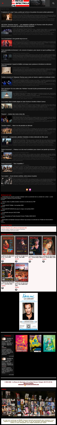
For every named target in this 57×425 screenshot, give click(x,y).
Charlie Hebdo (40, 32)
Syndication (28, 385)
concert (53, 107)
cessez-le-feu (30, 57)
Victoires (14, 160)
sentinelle (15, 85)
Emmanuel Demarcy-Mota (18, 108)
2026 (14, 32)
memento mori (42, 183)
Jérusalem (23, 144)
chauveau (23, 18)
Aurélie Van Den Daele (27, 83)
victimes (48, 47)
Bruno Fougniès (32, 107)
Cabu (28, 32)
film (30, 120)
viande (10, 160)
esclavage (26, 108)
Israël (42, 18)
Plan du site (21, 385)
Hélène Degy (37, 33)
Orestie (23, 97)
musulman (23, 132)
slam (43, 110)
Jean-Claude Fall (22, 59)
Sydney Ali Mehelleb (26, 85)
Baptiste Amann (23, 96)
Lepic (51, 33)
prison (26, 20)
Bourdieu (34, 96)
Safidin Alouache (50, 20)
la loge (19, 183)
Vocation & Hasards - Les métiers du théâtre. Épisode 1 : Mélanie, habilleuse (7, 361)
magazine (18, 19)
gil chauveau (34, 18)
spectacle (6, 21)
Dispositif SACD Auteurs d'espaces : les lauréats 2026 (16, 218)
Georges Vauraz (25, 33)
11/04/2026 (4, 366)
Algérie (14, 96)
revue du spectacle (32, 20)
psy (24, 121)
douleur (44, 72)
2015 (14, 131)
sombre (33, 133)
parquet (30, 46)
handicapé (47, 44)
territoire (15, 98)
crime (37, 44)
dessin (16, 33)
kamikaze (28, 144)
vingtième (52, 47)
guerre (38, 18)
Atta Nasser (18, 143)
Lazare (50, 131)
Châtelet (41, 107)
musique (43, 19)
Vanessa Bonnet (4, 160)
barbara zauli (30, 182)
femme (44, 57)
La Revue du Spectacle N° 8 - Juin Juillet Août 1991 (21, 284)
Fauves (27, 120)
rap (17, 110)
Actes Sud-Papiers (19, 157)
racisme (38, 132)
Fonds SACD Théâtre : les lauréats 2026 (13, 199)
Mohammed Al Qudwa (34, 19)
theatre (10, 21)
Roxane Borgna (37, 60)
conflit (38, 143)
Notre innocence (41, 158)
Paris (22, 121)
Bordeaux (29, 96)
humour (19, 158)
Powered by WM (34, 385)
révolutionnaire (49, 183)
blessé (29, 72)
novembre (28, 132)
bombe (26, 143)
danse (32, 131)
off (22, 34)
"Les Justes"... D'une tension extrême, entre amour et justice (19, 176)
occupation (48, 19)
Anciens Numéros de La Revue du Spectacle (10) (14, 227)
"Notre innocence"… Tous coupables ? (12, 163)
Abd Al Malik (15, 107)
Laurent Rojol (39, 59)
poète (23, 20)
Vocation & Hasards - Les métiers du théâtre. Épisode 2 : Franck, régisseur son (7, 342)
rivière (22, 133)
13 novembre (16, 44)
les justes (32, 183)
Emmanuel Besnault (43, 157)
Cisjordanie (40, 57)
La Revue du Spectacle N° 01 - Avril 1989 (7, 256)
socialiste (35, 184)
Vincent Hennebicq (49, 145)
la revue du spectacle (50, 18)
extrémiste (49, 72)
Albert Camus (22, 107)
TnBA (22, 98)
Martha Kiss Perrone (24, 19)
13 (13, 72)
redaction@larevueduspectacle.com (28, 384)
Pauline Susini (35, 46)
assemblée (21, 57)
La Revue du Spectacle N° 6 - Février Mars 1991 (49, 256)
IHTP (22, 73)
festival (26, 18)
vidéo (45, 133)
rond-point (26, 133)
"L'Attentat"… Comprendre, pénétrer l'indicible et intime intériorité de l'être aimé (24, 137)
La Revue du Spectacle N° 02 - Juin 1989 (21, 256)
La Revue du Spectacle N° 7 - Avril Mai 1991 (7, 283)
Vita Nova (49, 133)
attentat (14, 18)
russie (28, 184)
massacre (49, 59)
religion (41, 132)
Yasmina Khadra (4, 146)
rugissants (15, 47)
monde (19, 121)
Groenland (39, 120)
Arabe (17, 131)
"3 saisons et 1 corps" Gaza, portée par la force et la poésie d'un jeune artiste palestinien (27, 12)
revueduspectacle (40, 20)
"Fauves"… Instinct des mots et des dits (13, 114)
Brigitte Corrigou (34, 72)
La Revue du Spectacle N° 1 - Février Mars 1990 (35, 256)
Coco (49, 32)
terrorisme (35, 47)
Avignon (21, 32)
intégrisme (15, 144)
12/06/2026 (4, 347)
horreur (19, 73)
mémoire (39, 73)
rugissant (32, 74)
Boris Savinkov (36, 182)
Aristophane (15, 57)
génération (50, 157)
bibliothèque (25, 72)
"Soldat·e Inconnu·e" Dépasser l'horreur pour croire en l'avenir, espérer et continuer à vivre (28, 77)
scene (2, 21)
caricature (31, 32)
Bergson (18, 18)
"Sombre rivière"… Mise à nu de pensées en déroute (16, 125)
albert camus (16, 182)
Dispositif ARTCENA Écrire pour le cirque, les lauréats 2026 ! (18, 202)
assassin (21, 44)
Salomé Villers (50, 34)
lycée (14, 19)
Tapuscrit (52, 97)
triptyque (25, 98)
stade (43, 74)
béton (29, 157)
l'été (44, 18)
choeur (50, 107)
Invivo (17, 84)
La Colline (44, 120)
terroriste (40, 47)
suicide (34, 145)
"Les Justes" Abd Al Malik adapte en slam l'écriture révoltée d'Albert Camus (23, 101)
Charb (35, 32)
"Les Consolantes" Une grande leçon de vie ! (14, 38)
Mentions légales (28, 383)
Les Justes (47, 108)
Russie (37, 110)
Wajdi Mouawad (30, 122)
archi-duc (21, 182)
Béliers (24, 32)
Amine (14, 143)
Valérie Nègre (24, 122)
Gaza (30, 18)
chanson (37, 107)
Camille (32, 157)
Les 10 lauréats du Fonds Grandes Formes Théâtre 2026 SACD (19, 209)
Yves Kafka (30, 98)
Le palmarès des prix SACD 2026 (11, 206)
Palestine (20, 20)
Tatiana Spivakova (46, 184)
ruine (46, 20)
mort (40, 19)
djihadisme (42, 143)
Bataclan (29, 44)
